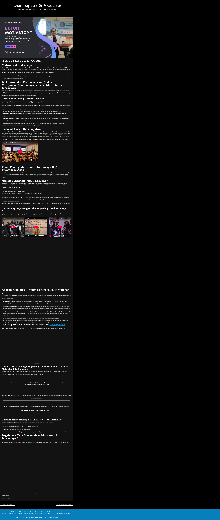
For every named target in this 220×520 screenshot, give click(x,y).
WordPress (44, 517)
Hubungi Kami (57, 324)
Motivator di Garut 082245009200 (8, 504)
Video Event (66, 514)
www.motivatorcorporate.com (40, 101)
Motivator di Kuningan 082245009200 (64, 504)
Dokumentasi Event (33, 511)
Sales (54, 513)
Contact (26, 511)
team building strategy (45, 514)
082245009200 (32, 442)
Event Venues (49, 511)
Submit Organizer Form (26, 514)
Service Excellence (16, 514)
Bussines (22, 511)
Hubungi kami (56, 511)
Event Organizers (42, 511)
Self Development (8, 514)
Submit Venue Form (35, 514)
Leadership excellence (12, 513)
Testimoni (52, 514)
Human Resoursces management (67, 511)
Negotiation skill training (28, 513)
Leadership (4, 513)
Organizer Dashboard (38, 513)
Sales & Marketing (60, 513)
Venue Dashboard (59, 514)
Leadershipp (20, 513)
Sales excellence (68, 513)
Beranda (17, 511)
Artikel (12, 511)
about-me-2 (7, 511)
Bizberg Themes (55, 517)
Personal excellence (47, 513)
